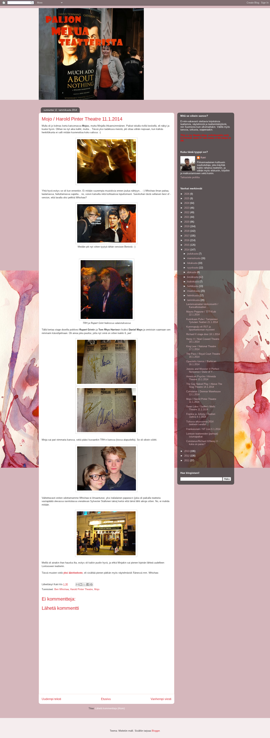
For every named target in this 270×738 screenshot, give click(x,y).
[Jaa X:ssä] (84, 584)
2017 (187, 235)
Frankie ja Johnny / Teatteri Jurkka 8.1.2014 (200, 415)
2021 (187, 217)
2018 (187, 231)
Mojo (96, 589)
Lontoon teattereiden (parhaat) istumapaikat (202, 435)
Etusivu (106, 699)
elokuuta (192, 272)
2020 (187, 221)
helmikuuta (193, 295)
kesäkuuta (193, 277)
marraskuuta (194, 258)
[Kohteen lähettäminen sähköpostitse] (77, 584)
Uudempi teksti (51, 699)
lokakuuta (192, 263)
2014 (187, 249)
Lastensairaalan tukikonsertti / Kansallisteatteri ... (202, 305)
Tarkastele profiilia (190, 177)
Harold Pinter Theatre (81, 589)
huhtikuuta (193, 286)
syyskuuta (193, 267)
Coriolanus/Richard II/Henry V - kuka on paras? (202, 443)
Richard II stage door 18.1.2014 (203, 334)
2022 (187, 212)
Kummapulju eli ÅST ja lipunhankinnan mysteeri (200, 328)
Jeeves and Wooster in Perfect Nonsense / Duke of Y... (202, 370)
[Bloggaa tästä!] (81, 584)
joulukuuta (193, 253)
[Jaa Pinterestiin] (91, 584)
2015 (187, 244)
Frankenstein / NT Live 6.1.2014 (203, 429)
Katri (203, 157)
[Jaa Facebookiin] (88, 584)
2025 (187, 198)
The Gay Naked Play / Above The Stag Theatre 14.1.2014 (204, 385)
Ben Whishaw (61, 589)
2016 (187, 240)
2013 (187, 451)
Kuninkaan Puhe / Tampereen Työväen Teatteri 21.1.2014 (202, 320)
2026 (187, 193)
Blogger (156, 730)
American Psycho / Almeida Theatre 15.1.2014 (201, 378)
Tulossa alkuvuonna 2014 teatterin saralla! (199, 423)
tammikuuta (193, 300)
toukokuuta (193, 281)
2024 (187, 203)
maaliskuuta (194, 291)
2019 (187, 226)
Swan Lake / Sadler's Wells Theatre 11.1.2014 (200, 408)
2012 (187, 455)
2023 (187, 207)
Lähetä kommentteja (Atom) (110, 708)
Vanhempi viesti (161, 699)
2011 (187, 460)
